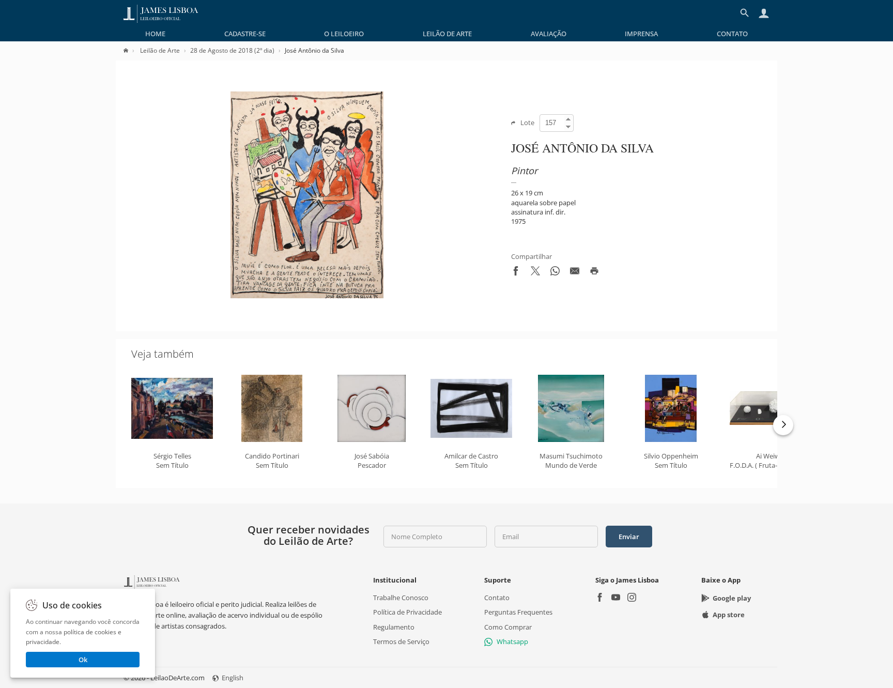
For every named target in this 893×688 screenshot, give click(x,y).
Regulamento (393, 626)
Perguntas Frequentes (518, 612)
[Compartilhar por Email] (574, 273)
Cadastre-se (245, 33)
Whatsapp (512, 641)
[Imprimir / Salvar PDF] (594, 273)
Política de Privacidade (407, 612)
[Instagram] (631, 598)
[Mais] (783, 425)
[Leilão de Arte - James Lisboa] (161, 13)
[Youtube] (615, 598)
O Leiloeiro (344, 33)
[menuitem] (155, 33)
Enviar (629, 536)
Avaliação (548, 33)
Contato (732, 33)
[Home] (131, 50)
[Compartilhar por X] (535, 273)
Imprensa (641, 33)
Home (155, 33)
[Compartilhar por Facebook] (515, 273)
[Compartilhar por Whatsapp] (555, 273)
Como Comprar (508, 626)
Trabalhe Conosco (400, 597)
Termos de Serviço (401, 641)
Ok (83, 659)
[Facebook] (599, 598)
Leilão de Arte (447, 33)
